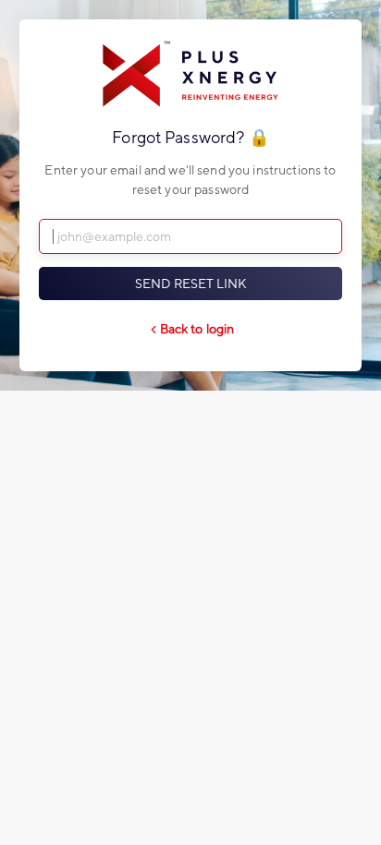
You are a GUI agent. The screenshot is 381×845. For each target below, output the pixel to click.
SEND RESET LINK (190, 283)
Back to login (197, 328)
